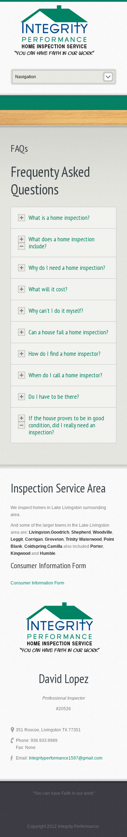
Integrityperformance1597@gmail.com (65, 758)
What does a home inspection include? (62, 243)
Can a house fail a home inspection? (68, 332)
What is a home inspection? (59, 217)
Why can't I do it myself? (56, 310)
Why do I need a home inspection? (67, 267)
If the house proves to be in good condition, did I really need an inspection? (66, 425)
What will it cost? (48, 289)
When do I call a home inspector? (65, 375)
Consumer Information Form (37, 583)
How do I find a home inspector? (65, 353)
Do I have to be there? (54, 396)
